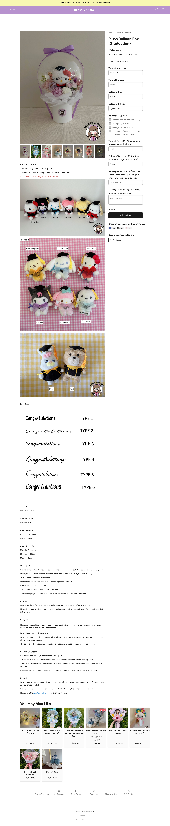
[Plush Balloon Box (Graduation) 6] (89, 151)
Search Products (42, 794)
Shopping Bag (111, 794)
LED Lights (121, 123)
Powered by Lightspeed (85, 820)
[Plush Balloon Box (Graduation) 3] (57, 151)
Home (110, 32)
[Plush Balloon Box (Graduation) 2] (46, 151)
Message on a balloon (126, 119)
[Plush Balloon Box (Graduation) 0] (25, 151)
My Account (59, 794)
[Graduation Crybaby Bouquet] (118, 717)
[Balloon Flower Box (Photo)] (30, 717)
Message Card (123, 127)
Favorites (94, 794)
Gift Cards (128, 794)
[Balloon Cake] (52, 759)
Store (118, 32)
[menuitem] (144, 27)
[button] (85, 10)
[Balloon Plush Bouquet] (30, 759)
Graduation (129, 32)
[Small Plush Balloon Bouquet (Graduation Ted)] (74, 717)
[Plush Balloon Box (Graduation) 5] (78, 151)
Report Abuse (85, 816)
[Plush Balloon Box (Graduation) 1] (36, 151)
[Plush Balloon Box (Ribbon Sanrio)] (52, 717)
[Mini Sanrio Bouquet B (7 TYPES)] (140, 717)
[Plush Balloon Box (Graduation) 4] (68, 151)
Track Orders (76, 794)
